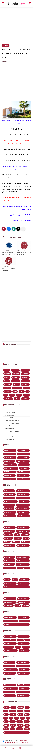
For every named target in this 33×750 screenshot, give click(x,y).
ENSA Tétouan (21, 673)
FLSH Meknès (8, 509)
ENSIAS (20, 707)
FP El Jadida (21, 636)
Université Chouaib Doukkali (12, 423)
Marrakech (25, 384)
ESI (5, 711)
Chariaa (6, 707)
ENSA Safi (22, 669)
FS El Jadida (7, 535)
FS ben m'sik (7, 545)
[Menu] (20, 748)
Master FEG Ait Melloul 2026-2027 (8, 269)
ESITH (12, 711)
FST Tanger (21, 695)
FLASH (12, 714)
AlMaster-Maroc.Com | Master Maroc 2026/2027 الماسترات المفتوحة (17, 742)
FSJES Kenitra (21, 461)
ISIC (5, 729)
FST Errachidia (8, 688)
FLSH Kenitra (8, 505)
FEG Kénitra (21, 602)
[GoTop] (27, 748)
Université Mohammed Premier (12, 431)
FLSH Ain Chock (21, 491)
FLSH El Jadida (8, 501)
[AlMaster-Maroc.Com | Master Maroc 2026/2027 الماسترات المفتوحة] (16, 3)
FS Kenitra (25, 535)
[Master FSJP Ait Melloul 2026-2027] (24, 245)
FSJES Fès (7, 461)
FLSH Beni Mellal (22, 494)
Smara (19, 395)
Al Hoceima (24, 370)
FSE (11, 718)
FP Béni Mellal (8, 636)
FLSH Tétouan (22, 516)
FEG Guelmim (8, 602)
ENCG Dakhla (8, 561)
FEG (26, 711)
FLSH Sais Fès (8, 516)
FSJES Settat (7, 475)
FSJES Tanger (8, 479)
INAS (11, 722)
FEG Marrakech (8, 606)
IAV (5, 722)
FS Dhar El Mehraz (22, 531)
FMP (5, 718)
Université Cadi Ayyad (10, 409)
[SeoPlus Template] (4, 741)
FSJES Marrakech (9, 465)
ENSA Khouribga (8, 669)
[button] (9, 229)
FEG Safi (18, 606)
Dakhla (6, 377)
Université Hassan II (10, 412)
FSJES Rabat (7, 472)
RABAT (22, 391)
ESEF (27, 707)
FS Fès (16, 535)
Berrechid (7, 374)
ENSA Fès (7, 666)
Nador (25, 388)
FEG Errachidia (22, 598)
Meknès (6, 388)
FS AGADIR (7, 527)
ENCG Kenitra (20, 564)
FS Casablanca (8, 531)
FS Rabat (6, 542)
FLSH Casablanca (9, 498)
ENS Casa (7, 580)
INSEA (13, 725)
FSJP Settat (7, 624)
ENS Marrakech (24, 580)
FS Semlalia (15, 542)
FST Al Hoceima (8, 685)
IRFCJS (20, 725)
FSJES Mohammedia (9, 468)
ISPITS (19, 729)
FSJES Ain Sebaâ (22, 454)
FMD (26, 714)
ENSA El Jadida (21, 662)
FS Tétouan (25, 542)
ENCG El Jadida (21, 561)
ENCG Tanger (21, 568)
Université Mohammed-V (11, 434)
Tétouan (24, 399)
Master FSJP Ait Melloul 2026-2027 (24, 254)
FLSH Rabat (21, 512)
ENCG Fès (7, 564)
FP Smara (25, 647)
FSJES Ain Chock (9, 454)
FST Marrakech (8, 692)
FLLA (19, 714)
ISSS (5, 732)
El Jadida (14, 377)
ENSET (13, 707)
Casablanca (25, 374)
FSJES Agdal (21, 450)
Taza (16, 399)
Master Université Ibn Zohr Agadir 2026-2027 (8, 254)
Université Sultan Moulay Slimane (13, 426)
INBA (18, 722)
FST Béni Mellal (22, 685)
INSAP (6, 725)
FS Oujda (26, 538)
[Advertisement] (16, 26)
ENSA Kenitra (20, 666)
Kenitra (24, 381)
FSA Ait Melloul (21, 545)
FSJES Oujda (23, 468)
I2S (28, 718)
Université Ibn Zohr (9, 428)
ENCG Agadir (7, 557)
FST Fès (22, 688)
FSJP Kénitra (22, 617)
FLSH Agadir (7, 491)
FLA (5, 714)
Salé (5, 395)
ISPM (26, 729)
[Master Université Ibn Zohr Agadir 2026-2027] (9, 245)
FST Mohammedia (22, 692)
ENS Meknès (7, 583)
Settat (11, 395)
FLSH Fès (22, 501)
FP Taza (22, 651)
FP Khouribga (21, 640)
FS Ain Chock (21, 527)
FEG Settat (26, 606)
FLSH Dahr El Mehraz (22, 498)
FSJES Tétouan (22, 479)
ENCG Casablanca (21, 557)
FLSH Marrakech (21, 505)
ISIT (12, 729)
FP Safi (17, 647)
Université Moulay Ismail (11, 436)
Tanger (26, 395)
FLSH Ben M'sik (8, 494)
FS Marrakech (8, 538)
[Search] (12, 748)
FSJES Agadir (8, 450)
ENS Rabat (21, 583)
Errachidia (24, 377)
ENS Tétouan (7, 587)
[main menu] (3, 3)
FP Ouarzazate (8, 647)
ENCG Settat (7, 568)
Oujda (15, 391)
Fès (5, 381)
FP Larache (7, 643)
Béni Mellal (16, 374)
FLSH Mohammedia (21, 509)
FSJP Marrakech (8, 621)
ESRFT (19, 711)
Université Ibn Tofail (10, 439)
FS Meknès (18, 538)
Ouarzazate (7, 391)
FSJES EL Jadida (22, 457)
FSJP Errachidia (8, 617)
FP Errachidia (8, 640)
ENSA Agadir (7, 662)
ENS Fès (15, 580)
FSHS (16, 718)
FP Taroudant (8, 651)
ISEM (26, 725)
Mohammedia (16, 388)
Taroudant (7, 399)
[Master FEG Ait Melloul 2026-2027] (9, 261)
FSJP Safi (22, 621)
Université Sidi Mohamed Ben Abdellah (14, 417)
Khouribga (7, 384)
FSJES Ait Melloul (9, 457)
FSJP (22, 718)
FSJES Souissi (21, 475)
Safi (28, 391)
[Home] (5, 748)
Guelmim (14, 381)
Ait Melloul (5, 45)
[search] (30, 3)
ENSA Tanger (8, 673)
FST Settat (7, 695)
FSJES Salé (21, 472)
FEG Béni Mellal (8, 598)
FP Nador (21, 643)
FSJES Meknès (23, 465)
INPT (26, 722)
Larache (16, 384)
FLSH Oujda (7, 512)
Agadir (6, 370)
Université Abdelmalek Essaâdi (12, 420)
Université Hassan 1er (10, 415)
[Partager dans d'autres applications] (23, 229)
